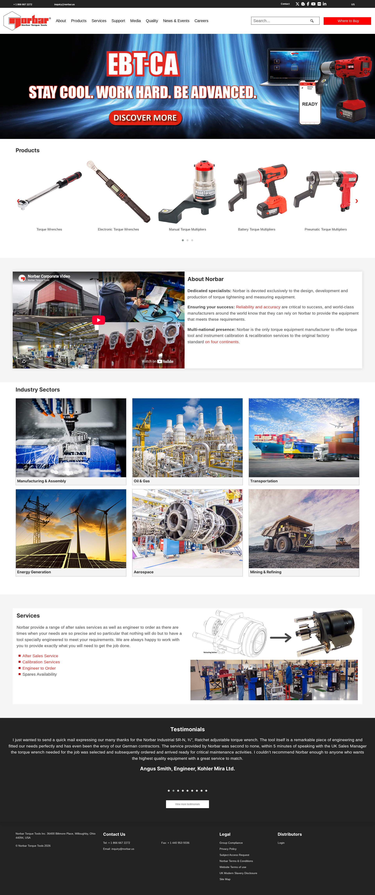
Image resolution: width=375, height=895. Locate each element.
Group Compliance (231, 842)
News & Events (176, 21)
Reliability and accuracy (258, 307)
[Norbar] (27, 20)
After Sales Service (40, 656)
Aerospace (144, 572)
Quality (152, 21)
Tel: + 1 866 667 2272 (116, 842)
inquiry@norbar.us (64, 4)
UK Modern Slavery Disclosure (238, 873)
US (353, 4)
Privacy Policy (228, 848)
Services (99, 21)
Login (281, 842)
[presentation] (18, 200)
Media (135, 21)
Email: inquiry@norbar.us (118, 848)
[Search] (311, 20)
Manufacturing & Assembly (41, 481)
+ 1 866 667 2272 (22, 4)
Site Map (225, 879)
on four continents (222, 341)
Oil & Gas (142, 481)
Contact (285, 4)
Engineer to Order (39, 668)
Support (118, 21)
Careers (201, 21)
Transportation (264, 481)
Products (79, 21)
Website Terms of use (233, 867)
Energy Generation (34, 572)
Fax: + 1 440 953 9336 (175, 842)
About (61, 21)
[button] (182, 240)
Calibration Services (41, 662)
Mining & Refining (265, 572)
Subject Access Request (234, 854)
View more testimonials (187, 804)
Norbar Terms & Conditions (236, 861)
